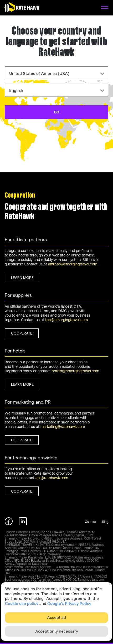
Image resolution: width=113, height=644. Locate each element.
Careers (90, 522)
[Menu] (104, 7)
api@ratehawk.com (51, 478)
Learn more (22, 277)
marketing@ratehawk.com (62, 426)
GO (56, 112)
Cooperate (21, 333)
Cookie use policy (21, 603)
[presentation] (56, 73)
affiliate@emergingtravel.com (72, 264)
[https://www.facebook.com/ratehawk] (9, 523)
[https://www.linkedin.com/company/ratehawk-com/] (23, 523)
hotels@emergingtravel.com (75, 371)
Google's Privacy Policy (69, 603)
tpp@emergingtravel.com (66, 320)
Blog (105, 522)
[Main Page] (21, 7)
